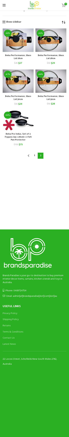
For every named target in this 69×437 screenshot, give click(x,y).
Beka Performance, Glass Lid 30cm (18, 97)
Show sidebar (13, 22)
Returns (7, 326)
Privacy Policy (10, 313)
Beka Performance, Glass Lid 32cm (51, 97)
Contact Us (9, 338)
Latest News (9, 344)
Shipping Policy (11, 319)
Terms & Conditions (13, 332)
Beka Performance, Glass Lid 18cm (18, 56)
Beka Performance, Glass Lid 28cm (51, 56)
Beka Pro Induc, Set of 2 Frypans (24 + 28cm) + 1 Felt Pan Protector (18, 137)
